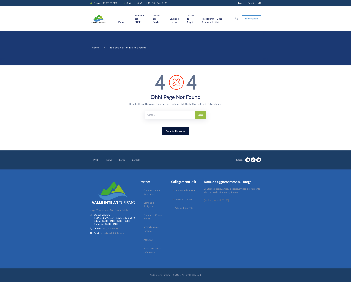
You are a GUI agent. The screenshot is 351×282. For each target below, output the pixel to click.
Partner (122, 22)
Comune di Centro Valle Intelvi (153, 192)
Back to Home (174, 131)
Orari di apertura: (102, 215)
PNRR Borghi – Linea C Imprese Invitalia (212, 20)
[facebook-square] (247, 159)
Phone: (106, 228)
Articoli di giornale (184, 208)
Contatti (136, 160)
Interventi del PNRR (140, 18)
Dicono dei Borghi (190, 18)
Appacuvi (148, 239)
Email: (111, 233)
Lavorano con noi (174, 20)
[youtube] (258, 159)
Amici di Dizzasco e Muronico (152, 250)
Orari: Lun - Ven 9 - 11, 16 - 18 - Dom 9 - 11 (146, 3)
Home (95, 47)
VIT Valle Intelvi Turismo (151, 229)
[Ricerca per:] (170, 115)
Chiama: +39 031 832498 (105, 3)
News (109, 160)
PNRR (96, 160)
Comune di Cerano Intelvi (153, 217)
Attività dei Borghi (156, 18)
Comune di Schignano (149, 204)
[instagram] (253, 159)
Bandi (122, 160)
